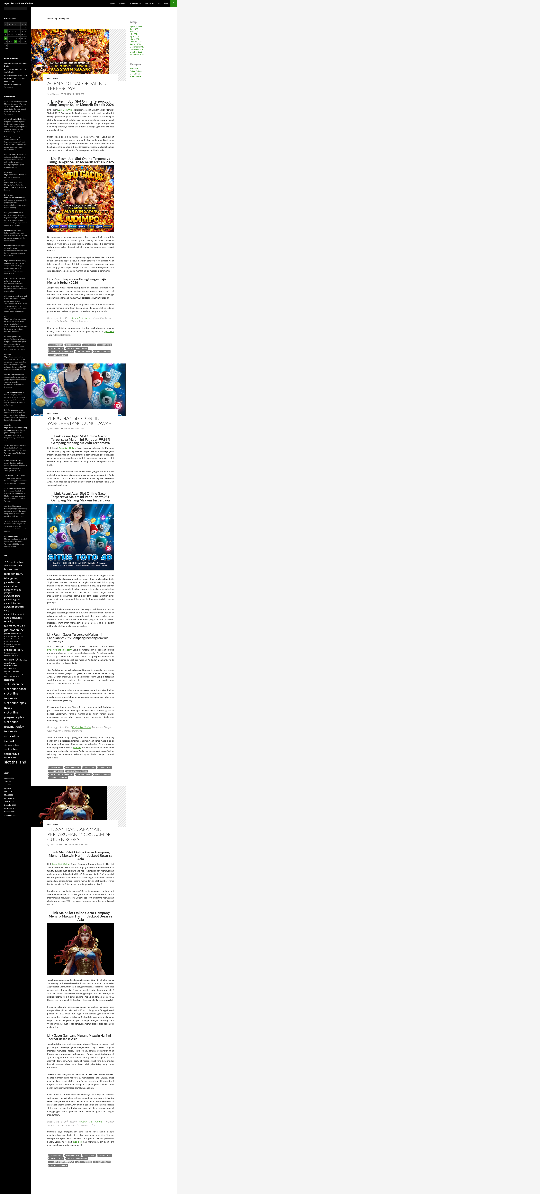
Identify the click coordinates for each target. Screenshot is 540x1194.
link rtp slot (89, 345)
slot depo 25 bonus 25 (11, 671)
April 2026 (134, 36)
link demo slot (56, 345)
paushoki (15, 106)
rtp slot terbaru (10, 663)
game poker (8, 593)
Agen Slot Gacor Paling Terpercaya (76, 86)
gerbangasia (12, 392)
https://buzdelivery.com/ (13, 197)
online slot (11, 659)
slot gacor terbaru (11, 676)
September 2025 (137, 54)
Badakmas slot (9, 245)
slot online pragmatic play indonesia (14, 726)
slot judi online (14, 684)
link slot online (84, 352)
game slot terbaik (14, 625)
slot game (9, 679)
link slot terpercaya (58, 355)
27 (16, 42)
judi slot (77, 747)
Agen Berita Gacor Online (18, 3)
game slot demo (12, 595)
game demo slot (12, 582)
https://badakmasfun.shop (13, 357)
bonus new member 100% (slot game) (13, 573)
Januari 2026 (135, 44)
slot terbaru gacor (11, 757)
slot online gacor (15, 689)
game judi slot (11, 585)
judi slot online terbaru (13, 633)
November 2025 (137, 49)
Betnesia (7, 230)
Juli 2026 (134, 29)
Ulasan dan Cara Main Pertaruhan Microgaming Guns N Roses (80, 834)
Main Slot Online (61, 864)
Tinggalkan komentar (74, 94)
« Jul (6, 49)
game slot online (12, 603)
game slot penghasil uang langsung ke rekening (14, 618)
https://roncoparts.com (12, 261)
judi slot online (14, 630)
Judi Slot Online (65, 109)
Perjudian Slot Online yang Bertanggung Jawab (79, 420)
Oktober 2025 (136, 52)
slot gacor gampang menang (13, 674)
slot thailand (15, 761)
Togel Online (163, 3)
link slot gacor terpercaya (61, 352)
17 (6, 38)
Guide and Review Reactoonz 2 (15, 75)
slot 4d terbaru (10, 668)
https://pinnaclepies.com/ (59, 649)
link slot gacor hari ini (77, 348)
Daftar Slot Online (81, 727)
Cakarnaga (11, 144)
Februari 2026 (136, 41)
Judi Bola (122, 3)
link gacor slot (73, 345)
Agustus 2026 (136, 26)
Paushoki (15, 119)
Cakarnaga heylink (15, 460)
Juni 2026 (134, 31)
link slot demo (105, 345)
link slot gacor (56, 348)
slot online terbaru (11, 745)
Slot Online (149, 3)
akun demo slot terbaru (13, 565)
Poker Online (135, 3)
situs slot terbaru (11, 666)
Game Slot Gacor (81, 318)
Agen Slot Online (67, 448)
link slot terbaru (102, 352)
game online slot (12, 589)
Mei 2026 (134, 34)
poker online (23, 660)
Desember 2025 (137, 47)
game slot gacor (12, 599)
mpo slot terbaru (11, 655)
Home (112, 3)
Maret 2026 (135, 39)
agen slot (109, 331)
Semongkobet (13, 536)
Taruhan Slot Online (90, 1121)
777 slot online (14, 562)
